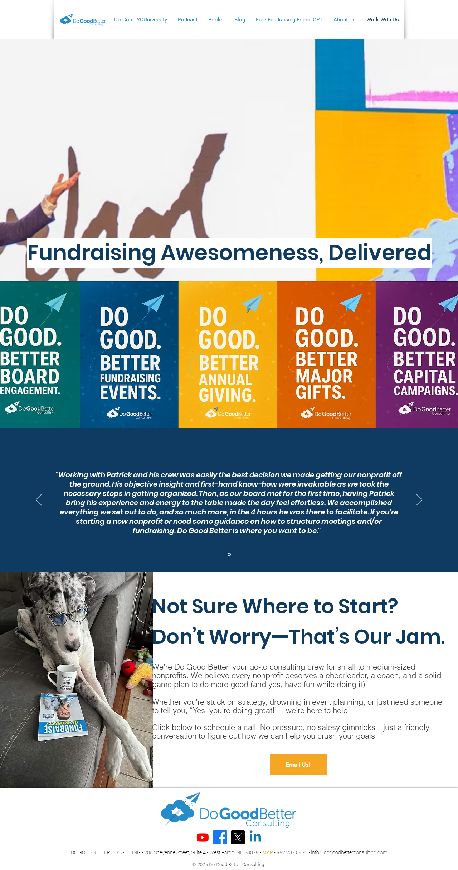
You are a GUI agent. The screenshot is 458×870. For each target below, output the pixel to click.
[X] (238, 837)
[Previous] (39, 500)
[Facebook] (220, 837)
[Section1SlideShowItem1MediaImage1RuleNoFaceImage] (229, 554)
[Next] (419, 500)
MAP (267, 852)
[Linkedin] (255, 837)
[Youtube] (203, 837)
